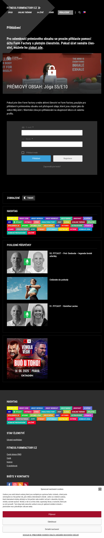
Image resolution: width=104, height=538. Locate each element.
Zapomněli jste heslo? (52, 166)
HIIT (60, 222)
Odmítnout (52, 522)
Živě (41, 12)
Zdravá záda (85, 229)
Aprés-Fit (13, 218)
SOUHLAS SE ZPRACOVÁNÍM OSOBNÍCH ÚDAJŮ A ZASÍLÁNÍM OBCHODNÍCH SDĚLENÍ (51, 535)
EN (10, 222)
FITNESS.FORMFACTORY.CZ (22, 7)
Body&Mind (66, 218)
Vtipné (73, 229)
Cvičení (88, 218)
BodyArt (77, 218)
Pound (25, 226)
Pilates (92, 222)
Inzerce (9, 462)
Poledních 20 (14, 226)
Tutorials (52, 229)
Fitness (29, 222)
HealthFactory (49, 222)
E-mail (29, 127)
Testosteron (22, 229)
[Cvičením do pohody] (37, 301)
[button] (100, 489)
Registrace (68, 158)
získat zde (35, 48)
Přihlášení (64, 12)
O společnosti (12, 466)
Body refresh (37, 218)
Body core (24, 218)
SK (58, 226)
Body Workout (52, 218)
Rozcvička (49, 226)
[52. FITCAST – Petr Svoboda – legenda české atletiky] (51, 275)
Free (37, 222)
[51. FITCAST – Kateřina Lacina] (42, 328)
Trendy (42, 229)
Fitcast (19, 222)
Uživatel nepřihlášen (14, 440)
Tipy (33, 229)
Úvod (10, 12)
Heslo (29, 139)
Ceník (51, 12)
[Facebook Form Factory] (9, 485)
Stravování (77, 226)
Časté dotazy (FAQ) (14, 454)
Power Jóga (36, 226)
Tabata (88, 226)
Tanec (11, 229)
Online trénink (25, 12)
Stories (66, 226)
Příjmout (52, 514)
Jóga (67, 222)
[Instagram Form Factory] (15, 485)
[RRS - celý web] (20, 485)
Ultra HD (63, 229)
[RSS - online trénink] (25, 485)
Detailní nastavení (52, 529)
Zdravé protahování (17, 233)
